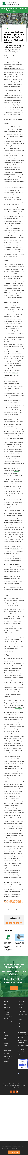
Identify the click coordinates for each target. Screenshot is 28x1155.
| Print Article (17, 68)
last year (13, 90)
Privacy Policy (7, 1053)
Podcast (20, 1023)
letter (17, 782)
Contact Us (23, 1085)
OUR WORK (22, 1001)
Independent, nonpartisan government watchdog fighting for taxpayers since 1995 (14, 9)
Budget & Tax (7, 1007)
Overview (6, 1035)
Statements (21, 1017)
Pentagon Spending (17, 902)
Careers (5, 1038)
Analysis (21, 1004)
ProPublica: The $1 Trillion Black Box (19, 944)
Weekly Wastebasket (22, 1010)
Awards (5, 1048)
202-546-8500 (23, 1040)
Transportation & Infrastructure (8, 1017)
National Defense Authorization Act (13, 74)
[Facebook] (6, 923)
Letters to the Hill (23, 1014)
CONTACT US (22, 1032)
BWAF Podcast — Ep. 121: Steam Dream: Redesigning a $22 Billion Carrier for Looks (8, 946)
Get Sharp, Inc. (18, 1087)
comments (15, 738)
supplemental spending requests (15, 105)
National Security (7, 61)
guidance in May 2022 (16, 361)
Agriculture (6, 1004)
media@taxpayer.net (24, 1045)
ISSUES (6, 1001)
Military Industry (14, 61)
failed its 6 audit (11, 100)
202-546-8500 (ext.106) (23, 1048)
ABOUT (6, 1032)
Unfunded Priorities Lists (16, 264)
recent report (15, 549)
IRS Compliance (7, 1059)
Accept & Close (14, 1152)
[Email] (21, 923)
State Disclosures (8, 1056)
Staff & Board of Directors (7, 1044)
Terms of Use (7, 1061)
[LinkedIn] (17, 923)
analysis (16, 470)
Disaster (6, 1010)
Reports (20, 1026)
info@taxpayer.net (24, 1037)
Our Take (10, 66)
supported (11, 281)
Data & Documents (21, 1020)
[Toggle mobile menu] (25, 2)
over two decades (17, 172)
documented (18, 707)
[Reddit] (14, 923)
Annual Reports (7, 1050)
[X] (10, 923)
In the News (6, 1041)
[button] (5, 943)
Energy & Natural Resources (8, 1013)
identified (16, 700)
